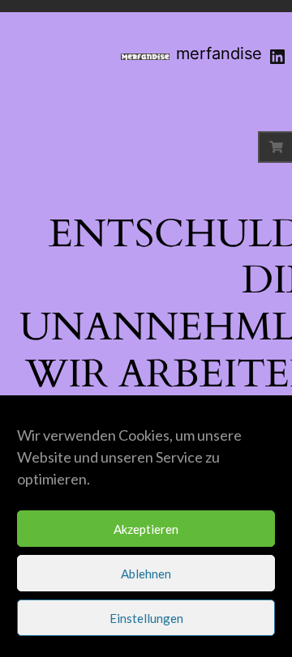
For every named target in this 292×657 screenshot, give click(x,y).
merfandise (219, 53)
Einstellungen (146, 618)
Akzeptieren (146, 529)
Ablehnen (146, 573)
